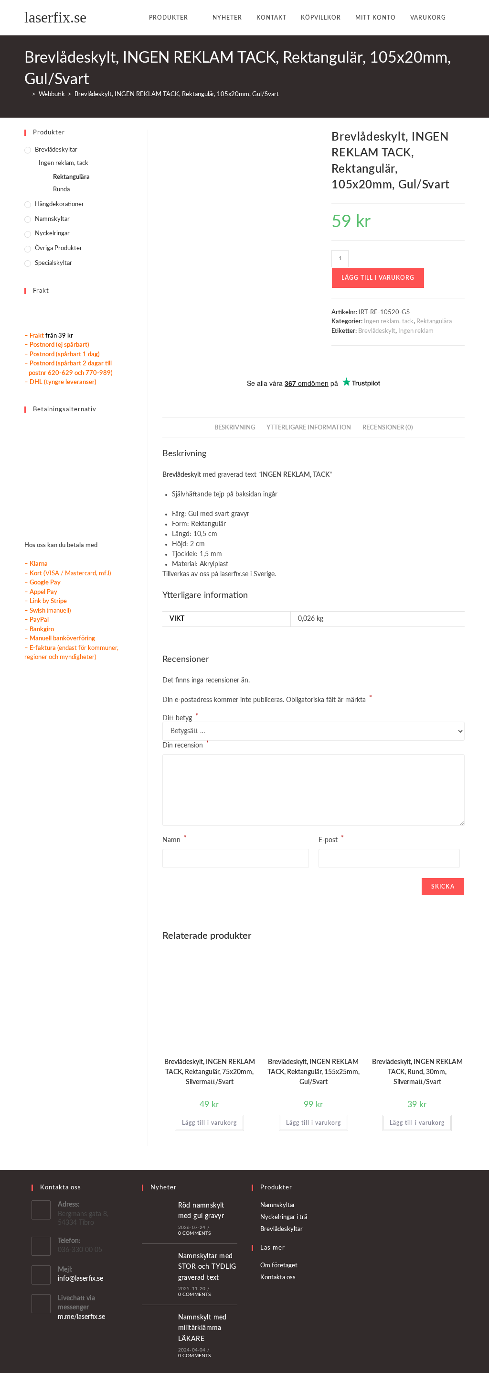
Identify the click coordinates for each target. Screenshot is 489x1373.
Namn (174, 839)
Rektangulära (434, 322)
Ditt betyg (180, 718)
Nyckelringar (52, 234)
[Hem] (26, 94)
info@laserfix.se (80, 1278)
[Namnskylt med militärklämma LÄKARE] (158, 1335)
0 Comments (194, 1233)
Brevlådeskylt (376, 331)
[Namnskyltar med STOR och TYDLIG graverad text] (158, 1274)
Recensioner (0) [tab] (387, 427)
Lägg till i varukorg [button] (209, 1123)
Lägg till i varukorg (378, 278)
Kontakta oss (278, 1277)
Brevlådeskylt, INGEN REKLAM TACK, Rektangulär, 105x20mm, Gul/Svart (176, 94)
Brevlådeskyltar (56, 150)
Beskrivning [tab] (234, 427)
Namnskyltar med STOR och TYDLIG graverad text (207, 1267)
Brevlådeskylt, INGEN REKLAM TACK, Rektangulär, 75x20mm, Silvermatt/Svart (209, 1072)
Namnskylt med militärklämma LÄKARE (202, 1328)
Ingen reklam (416, 331)
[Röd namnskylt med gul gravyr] (158, 1218)
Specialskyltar (53, 263)
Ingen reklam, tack (389, 322)
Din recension (185, 745)
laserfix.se (55, 17)
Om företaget (279, 1266)
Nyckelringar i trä (283, 1217)
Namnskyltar (52, 219)
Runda (61, 190)
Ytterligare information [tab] (308, 427)
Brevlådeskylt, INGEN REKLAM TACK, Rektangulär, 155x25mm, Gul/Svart (313, 1072)
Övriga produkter (58, 248)
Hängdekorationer (59, 204)
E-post (331, 839)
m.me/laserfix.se (81, 1317)
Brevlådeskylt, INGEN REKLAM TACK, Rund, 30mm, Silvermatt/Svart (417, 1072)
